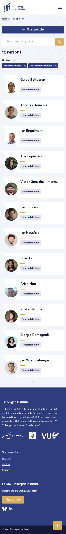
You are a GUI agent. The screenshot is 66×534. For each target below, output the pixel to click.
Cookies (6, 465)
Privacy (5, 470)
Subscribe (13, 499)
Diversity (6, 459)
